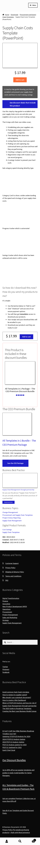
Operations (6, 609)
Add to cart (20, 80)
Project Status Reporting (11, 518)
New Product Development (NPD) (14, 606)
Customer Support (12, 563)
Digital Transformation (10, 598)
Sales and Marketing (9, 617)
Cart (31, 839)
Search (20, 841)
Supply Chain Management (12, 520)
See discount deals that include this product (23, 104)
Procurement (7, 612)
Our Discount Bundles (14, 760)
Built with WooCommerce (20, 832)
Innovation (6, 604)
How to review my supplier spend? (14, 695)
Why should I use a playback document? (16, 697)
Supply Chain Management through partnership (18, 490)
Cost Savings (7, 529)
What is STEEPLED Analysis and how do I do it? (19, 703)
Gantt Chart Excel (8, 750)
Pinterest (5, 669)
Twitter (5, 667)
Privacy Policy (10, 568)
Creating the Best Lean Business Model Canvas (19, 711)
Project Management (10, 615)
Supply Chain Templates (11, 532)
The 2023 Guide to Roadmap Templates (16, 708)
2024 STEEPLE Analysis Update (13, 739)
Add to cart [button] (26, 337)
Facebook (5, 672)
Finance (5, 601)
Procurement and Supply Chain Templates (17, 515)
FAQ (6, 580)
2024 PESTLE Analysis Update (13, 742)
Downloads (14, 15)
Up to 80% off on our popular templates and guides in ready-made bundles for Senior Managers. (18, 773)
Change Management (10, 512)
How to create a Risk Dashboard (14, 700)
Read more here (8, 502)
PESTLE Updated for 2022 (12, 747)
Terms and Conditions (13, 576)
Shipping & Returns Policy (14, 572)
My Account (6, 841)
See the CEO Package (15, 463)
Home (7, 15)
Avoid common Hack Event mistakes (15, 692)
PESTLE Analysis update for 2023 (14, 745)
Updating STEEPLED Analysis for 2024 (16, 736)
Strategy (5, 620)
